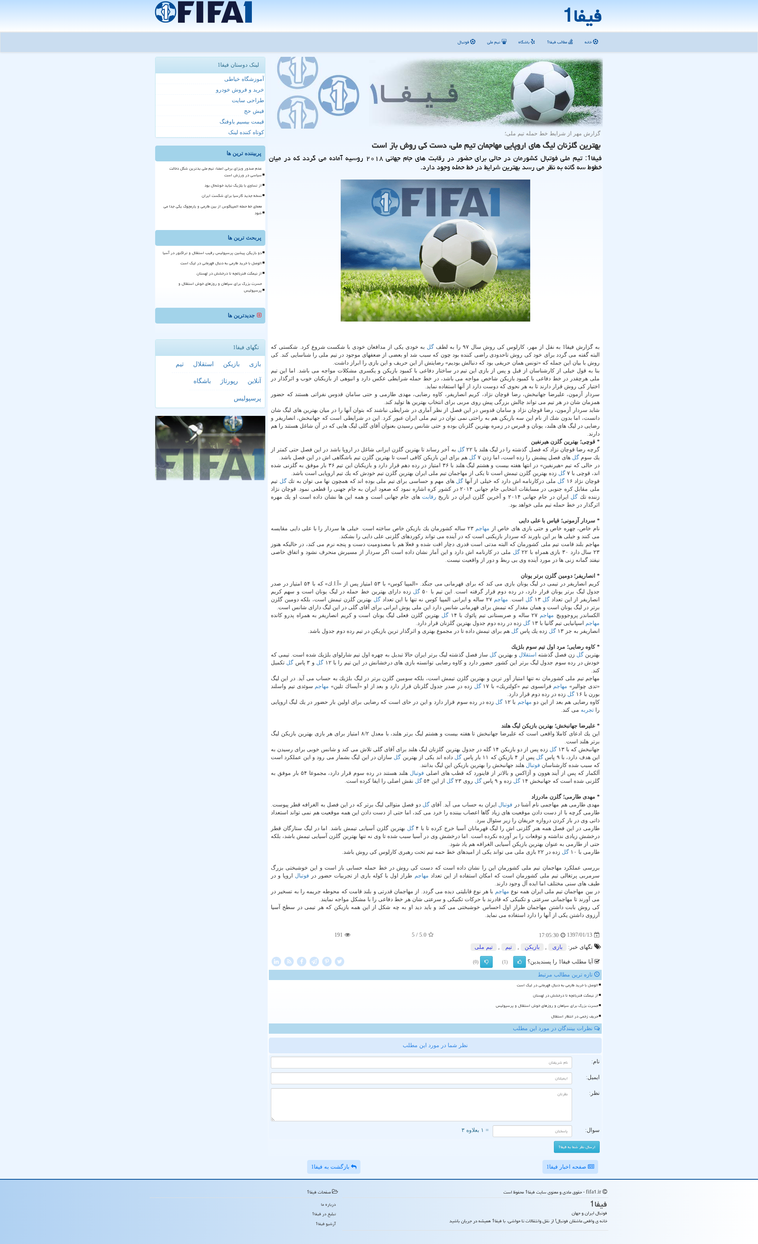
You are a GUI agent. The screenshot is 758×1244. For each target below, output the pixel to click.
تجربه (587, 710)
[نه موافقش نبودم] (486, 962)
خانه (589, 42)
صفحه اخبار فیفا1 (567, 1167)
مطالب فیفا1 (557, 42)
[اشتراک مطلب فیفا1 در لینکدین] (276, 961)
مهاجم (482, 528)
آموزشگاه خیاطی (244, 79)
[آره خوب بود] (519, 962)
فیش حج (254, 111)
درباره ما (328, 1204)
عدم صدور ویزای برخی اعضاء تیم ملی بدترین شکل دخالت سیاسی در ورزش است (215, 172)
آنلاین (254, 381)
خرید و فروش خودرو (240, 90)
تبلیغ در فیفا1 (324, 1214)
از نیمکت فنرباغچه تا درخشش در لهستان (565, 995)
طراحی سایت (248, 100)
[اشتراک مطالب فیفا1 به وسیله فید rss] (289, 961)
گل (430, 347)
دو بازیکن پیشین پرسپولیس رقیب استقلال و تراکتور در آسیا (212, 253)
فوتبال (464, 42)
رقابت (429, 497)
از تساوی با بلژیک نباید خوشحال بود (233, 185)
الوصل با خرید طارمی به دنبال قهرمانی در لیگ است (557, 985)
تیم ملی (494, 42)
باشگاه (524, 42)
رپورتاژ (229, 381)
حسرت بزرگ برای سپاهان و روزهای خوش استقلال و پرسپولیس (547, 1006)
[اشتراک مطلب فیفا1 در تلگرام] (314, 961)
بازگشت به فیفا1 (331, 1167)
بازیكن (532, 947)
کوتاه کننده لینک (246, 132)
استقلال (528, 655)
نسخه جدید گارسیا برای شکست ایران (232, 196)
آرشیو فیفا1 (325, 1224)
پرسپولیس (247, 398)
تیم (508, 947)
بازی (557, 947)
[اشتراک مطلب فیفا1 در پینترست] (326, 961)
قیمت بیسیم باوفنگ (242, 122)
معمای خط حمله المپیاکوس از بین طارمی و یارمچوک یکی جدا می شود (212, 209)
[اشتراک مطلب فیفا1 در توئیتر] (339, 961)
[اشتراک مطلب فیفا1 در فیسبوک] (301, 961)
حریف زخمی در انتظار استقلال (574, 1016)
